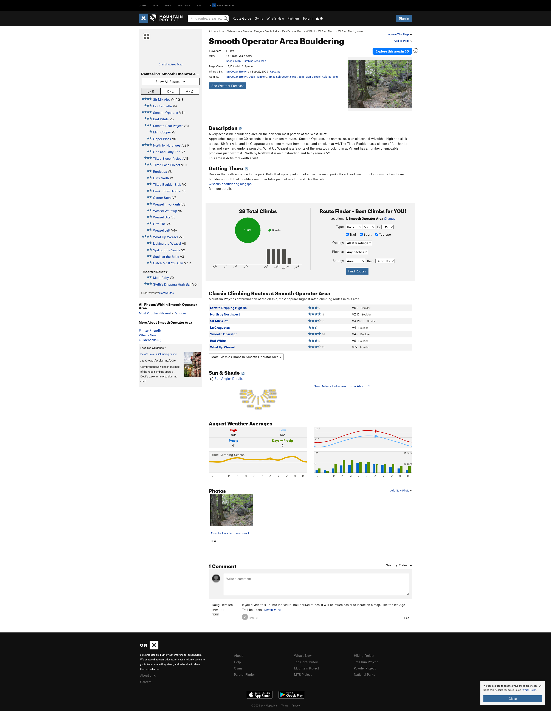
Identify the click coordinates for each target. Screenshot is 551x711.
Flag (406, 618)
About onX (148, 675)
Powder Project (365, 668)
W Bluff (310, 31)
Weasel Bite (161, 217)
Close (513, 698)
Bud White (161, 119)
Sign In (404, 18)
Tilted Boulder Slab (167, 184)
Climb (143, 5)
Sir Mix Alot (161, 99)
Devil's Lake (272, 31)
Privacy (296, 705)
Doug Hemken (257, 76)
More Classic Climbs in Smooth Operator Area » (246, 357)
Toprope (384, 234)
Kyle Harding (330, 76)
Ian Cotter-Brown (236, 71)
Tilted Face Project (166, 165)
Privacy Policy (529, 690)
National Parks (364, 674)
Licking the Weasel (167, 243)
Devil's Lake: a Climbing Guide (158, 354)
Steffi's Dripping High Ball (172, 284)
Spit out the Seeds (166, 250)
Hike (168, 5)
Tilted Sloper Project (168, 158)
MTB (156, 5)
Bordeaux (160, 171)
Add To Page (402, 40)
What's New (275, 18)
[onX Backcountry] (221, 5)
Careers (145, 682)
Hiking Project (364, 655)
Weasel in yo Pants (167, 204)
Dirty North (161, 178)
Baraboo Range (252, 31)
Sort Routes (166, 293)
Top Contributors (306, 662)
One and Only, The (166, 152)
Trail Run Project (366, 662)
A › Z (189, 91)
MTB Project (303, 674)
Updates (275, 71)
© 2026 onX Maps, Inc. (264, 705)
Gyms (259, 18)
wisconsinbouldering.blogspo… (231, 184)
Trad (352, 234)
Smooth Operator (165, 112)
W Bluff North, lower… (351, 31)
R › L (170, 91)
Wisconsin (233, 31)
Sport (367, 234)
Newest (165, 313)
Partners (294, 18)
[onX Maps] (149, 648)
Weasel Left (161, 230)
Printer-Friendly (150, 330)
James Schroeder (278, 76)
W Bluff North (326, 31)
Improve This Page (398, 34)
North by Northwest (167, 145)
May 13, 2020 (272, 610)
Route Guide (242, 18)
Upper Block (162, 139)
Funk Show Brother (167, 191)
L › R (150, 91)
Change (390, 218)
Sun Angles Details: (245, 393)
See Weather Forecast (227, 86)
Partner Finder (244, 674)
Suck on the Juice (166, 256)
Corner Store (162, 197)
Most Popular (148, 313)
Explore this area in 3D (392, 51)
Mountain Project (306, 668)
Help (237, 662)
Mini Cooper (162, 132)
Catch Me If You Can (168, 263)
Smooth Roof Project (168, 126)
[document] (512, 693)
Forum (308, 18)
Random (180, 313)
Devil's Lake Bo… (292, 31)
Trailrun (184, 5)
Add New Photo (400, 490)
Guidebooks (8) (150, 340)
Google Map (233, 61)
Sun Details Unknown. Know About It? (342, 386)
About (238, 655)
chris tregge (297, 76)
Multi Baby (161, 278)
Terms (284, 705)
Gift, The (159, 224)
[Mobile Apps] (319, 18)
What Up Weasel (165, 237)
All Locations (216, 31)
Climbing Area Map (170, 64)
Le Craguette (162, 106)
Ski (199, 5)
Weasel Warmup (165, 211)
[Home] (163, 18)
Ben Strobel (313, 76)
